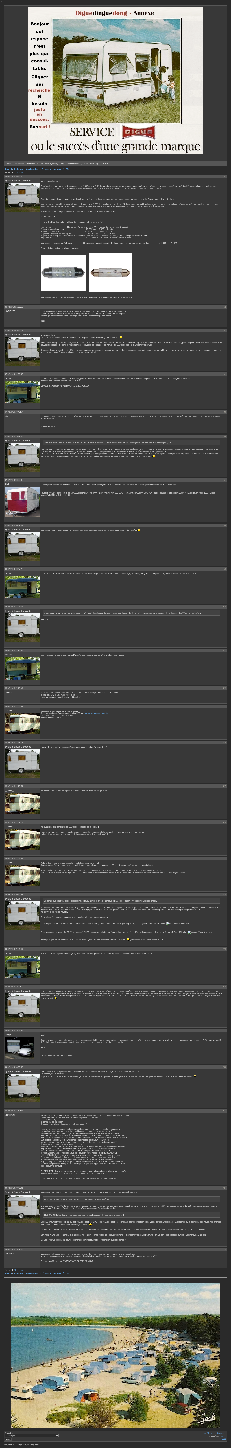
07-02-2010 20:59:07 (14, 525)
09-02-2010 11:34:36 (14, 949)
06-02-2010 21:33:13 (14, 307)
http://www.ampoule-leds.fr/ (96, 713)
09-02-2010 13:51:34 (14, 1030)
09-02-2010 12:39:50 (14, 987)
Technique (19, 169)
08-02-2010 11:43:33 (14, 688)
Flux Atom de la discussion (214, 1433)
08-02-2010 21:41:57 (14, 858)
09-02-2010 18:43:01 (14, 1188)
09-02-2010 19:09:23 (14, 1249)
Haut (224, 1438)
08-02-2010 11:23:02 (14, 650)
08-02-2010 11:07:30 (14, 607)
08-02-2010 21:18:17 (14, 742)
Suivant (20, 172)
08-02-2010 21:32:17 (14, 822)
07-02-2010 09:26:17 (14, 330)
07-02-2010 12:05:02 (14, 374)
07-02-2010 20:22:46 (14, 480)
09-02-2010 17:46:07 (14, 1111)
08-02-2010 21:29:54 (14, 786)
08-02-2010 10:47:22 (14, 569)
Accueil (8, 163)
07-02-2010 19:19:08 (14, 436)
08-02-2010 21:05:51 (14, 706)
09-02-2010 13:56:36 (14, 1067)
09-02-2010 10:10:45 (14, 894)
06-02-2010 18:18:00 (14, 176)
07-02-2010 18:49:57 (14, 412)
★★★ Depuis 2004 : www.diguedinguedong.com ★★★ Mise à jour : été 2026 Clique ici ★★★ (67, 163)
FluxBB (223, 1436)
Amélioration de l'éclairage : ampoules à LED (47, 169)
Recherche (19, 163)
